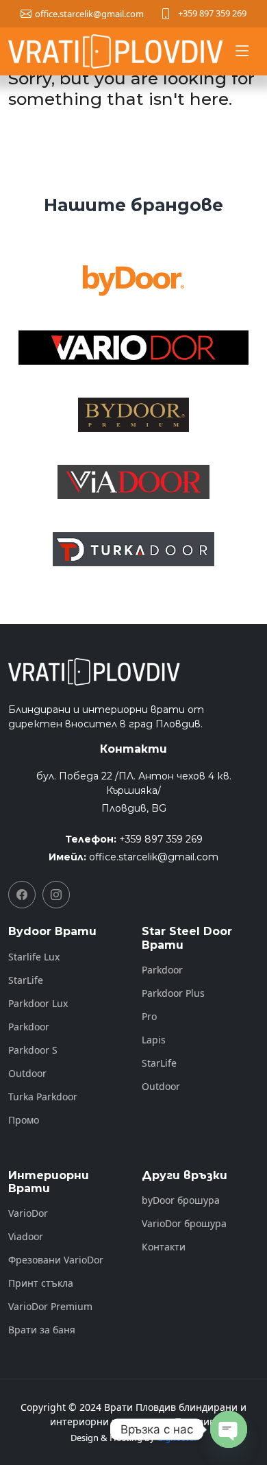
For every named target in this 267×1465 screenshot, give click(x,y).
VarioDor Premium (50, 1306)
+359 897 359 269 (212, 13)
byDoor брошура (181, 1200)
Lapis (154, 1040)
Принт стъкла (40, 1283)
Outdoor (27, 1073)
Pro (149, 1016)
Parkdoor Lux (38, 1003)
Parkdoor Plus (173, 993)
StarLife (25, 980)
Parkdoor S (33, 1050)
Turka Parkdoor (42, 1097)
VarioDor (28, 1213)
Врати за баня (41, 1330)
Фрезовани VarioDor (55, 1260)
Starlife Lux (34, 957)
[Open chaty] (228, 1429)
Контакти (164, 1247)
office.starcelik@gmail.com (153, 857)
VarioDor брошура (184, 1223)
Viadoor (25, 1237)
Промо (23, 1120)
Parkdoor (28, 1027)
